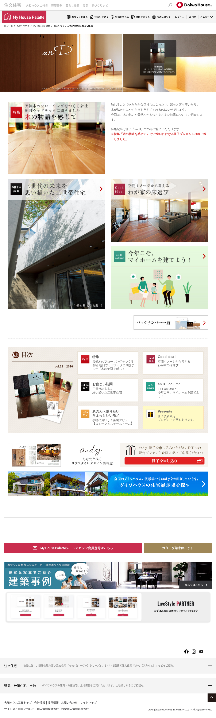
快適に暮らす (164, 17)
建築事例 (56, 5)
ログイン (179, 17)
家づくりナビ (100, 5)
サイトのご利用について (19, 709)
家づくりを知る (80, 17)
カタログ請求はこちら (178, 548)
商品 (85, 5)
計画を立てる (143, 17)
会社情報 (39, 702)
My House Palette (41, 25)
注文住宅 (12, 5)
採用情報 (53, 702)
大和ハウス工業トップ (18, 702)
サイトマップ (88, 702)
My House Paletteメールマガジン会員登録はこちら (76, 548)
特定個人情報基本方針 (75, 709)
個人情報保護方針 (48, 709)
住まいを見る (101, 17)
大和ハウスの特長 (37, 5)
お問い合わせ (69, 702)
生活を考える (122, 17)
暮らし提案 (72, 5)
